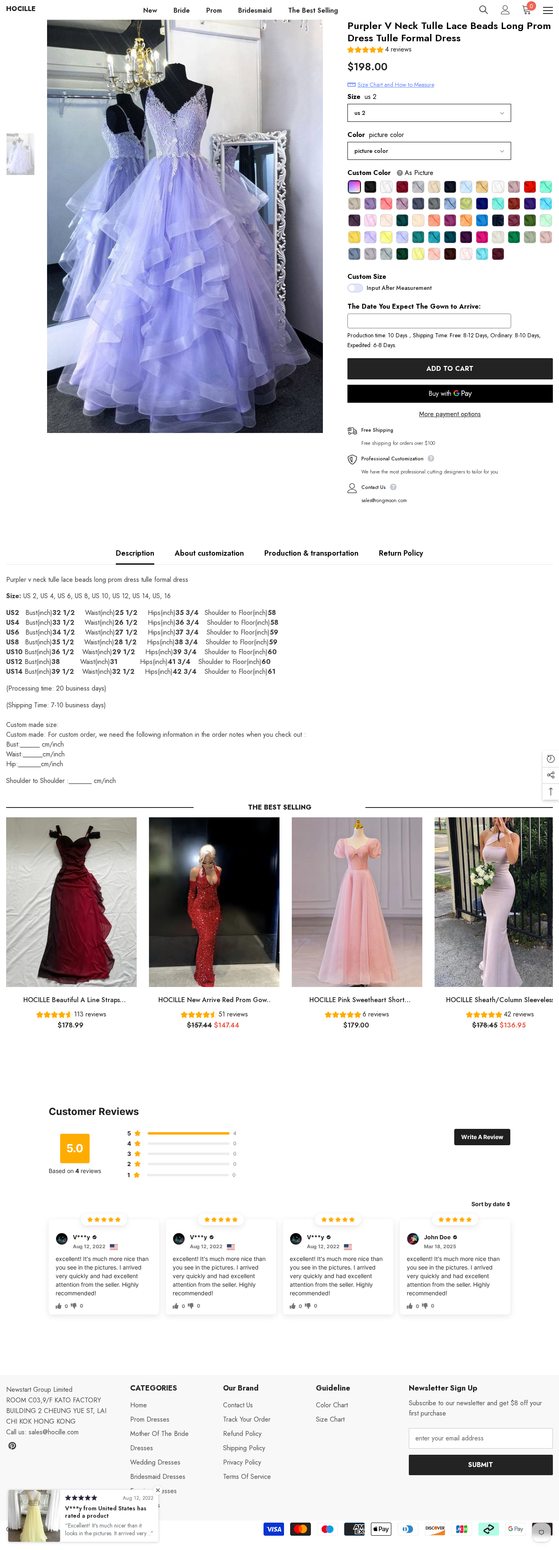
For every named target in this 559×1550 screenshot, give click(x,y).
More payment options (450, 414)
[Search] (483, 9)
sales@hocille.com (54, 1432)
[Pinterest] (12, 1446)
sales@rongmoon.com (384, 500)
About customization (209, 553)
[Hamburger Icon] (548, 11)
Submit (480, 1464)
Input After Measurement (399, 288)
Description (135, 553)
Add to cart (449, 368)
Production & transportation (311, 553)
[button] (379, 50)
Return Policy (401, 553)
